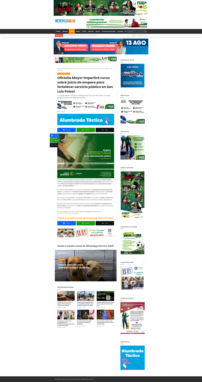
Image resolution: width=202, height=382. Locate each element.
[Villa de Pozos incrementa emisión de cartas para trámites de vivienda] (66, 296)
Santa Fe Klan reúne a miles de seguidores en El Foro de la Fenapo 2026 (105, 322)
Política (78, 31)
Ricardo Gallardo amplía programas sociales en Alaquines (84, 322)
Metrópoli (65, 31)
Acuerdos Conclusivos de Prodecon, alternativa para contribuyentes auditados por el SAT (74, 266)
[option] (86, 265)
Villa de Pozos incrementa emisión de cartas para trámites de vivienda (64, 304)
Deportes (90, 31)
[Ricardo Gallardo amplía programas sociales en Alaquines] (85, 314)
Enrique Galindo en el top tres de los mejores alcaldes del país (105, 304)
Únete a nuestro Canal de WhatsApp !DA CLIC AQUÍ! (86, 218)
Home (59, 68)
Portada (58, 31)
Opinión (98, 31)
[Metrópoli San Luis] (65, 21)
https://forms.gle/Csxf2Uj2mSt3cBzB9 (68, 213)
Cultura (84, 31)
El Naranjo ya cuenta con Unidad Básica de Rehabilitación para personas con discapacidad (66, 323)
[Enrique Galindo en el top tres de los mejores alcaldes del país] (105, 296)
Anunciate (120, 31)
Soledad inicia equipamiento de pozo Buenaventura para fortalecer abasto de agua (85, 304)
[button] (85, 155)
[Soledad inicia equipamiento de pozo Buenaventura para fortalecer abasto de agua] (85, 296)
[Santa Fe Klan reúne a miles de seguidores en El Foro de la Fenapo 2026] (105, 314)
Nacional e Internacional (108, 31)
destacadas (61, 73)
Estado (72, 31)
